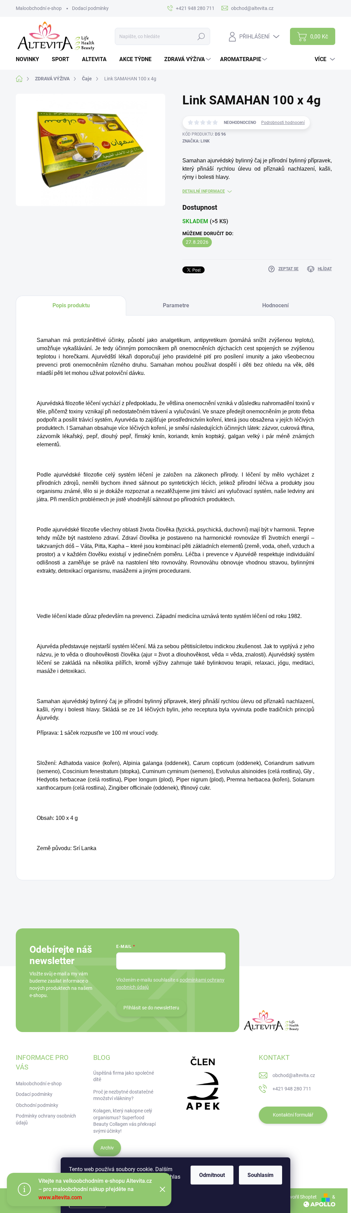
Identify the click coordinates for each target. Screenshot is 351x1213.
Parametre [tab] (176, 305)
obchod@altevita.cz (294, 1075)
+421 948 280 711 (292, 1088)
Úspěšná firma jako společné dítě (123, 1076)
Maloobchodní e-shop (39, 8)
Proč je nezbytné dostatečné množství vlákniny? (123, 1095)
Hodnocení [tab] (275, 305)
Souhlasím (260, 1175)
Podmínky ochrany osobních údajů (46, 1119)
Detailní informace (203, 191)
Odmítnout (212, 1175)
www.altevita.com (60, 1197)
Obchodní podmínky (37, 1105)
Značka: (196, 141)
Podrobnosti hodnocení (283, 122)
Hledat (201, 36)
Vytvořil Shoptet (300, 1197)
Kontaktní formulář (293, 1115)
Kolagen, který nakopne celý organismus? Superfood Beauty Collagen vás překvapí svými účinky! (124, 1121)
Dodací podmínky (90, 8)
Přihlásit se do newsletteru (151, 1007)
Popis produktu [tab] (71, 305)
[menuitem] (30, 59)
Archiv (107, 1148)
